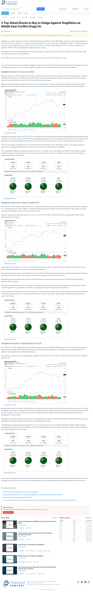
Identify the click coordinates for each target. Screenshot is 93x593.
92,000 (65, 45)
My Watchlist (75, 9)
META (61, 533)
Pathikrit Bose (21, 478)
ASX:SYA (45, 550)
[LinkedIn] (85, 584)
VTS (30, 539)
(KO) (79, 76)
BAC (60, 528)
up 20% (47, 356)
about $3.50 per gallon (37, 45)
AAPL (61, 524)
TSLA (61, 541)
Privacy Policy (47, 584)
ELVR (49, 550)
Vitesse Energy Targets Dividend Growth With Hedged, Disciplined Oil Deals (35, 533)
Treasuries (40, 17)
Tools (26, 13)
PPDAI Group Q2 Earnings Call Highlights (31, 556)
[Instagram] (88, 584)
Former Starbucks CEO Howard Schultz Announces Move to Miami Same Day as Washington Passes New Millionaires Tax (40, 500)
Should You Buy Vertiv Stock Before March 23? (17, 497)
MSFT (61, 535)
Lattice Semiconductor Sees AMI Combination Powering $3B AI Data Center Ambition (37, 568)
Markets (5, 13)
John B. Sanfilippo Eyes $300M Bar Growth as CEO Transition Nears (37, 522)
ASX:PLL (41, 550)
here (84, 480)
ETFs (19, 13)
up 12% (39, 215)
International (32, 17)
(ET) (32, 206)
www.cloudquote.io (51, 581)
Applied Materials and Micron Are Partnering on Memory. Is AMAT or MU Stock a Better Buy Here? (33, 494)
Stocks (13, 13)
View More (54, 517)
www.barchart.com (10, 133)
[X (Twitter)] (78, 584)
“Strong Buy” (37, 151)
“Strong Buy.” (41, 291)
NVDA (61, 537)
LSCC (43, 573)
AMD (61, 526)
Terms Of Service (56, 584)
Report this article (8, 512)
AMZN (61, 522)
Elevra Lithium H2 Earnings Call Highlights (32, 544)
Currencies (24, 17)
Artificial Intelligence (32, 573)
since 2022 (24, 45)
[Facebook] (81, 584)
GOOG (61, 530)
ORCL (61, 539)
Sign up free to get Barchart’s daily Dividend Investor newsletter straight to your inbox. (41, 58)
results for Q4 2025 (27, 136)
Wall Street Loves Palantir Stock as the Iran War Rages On (20, 492)
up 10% (35, 84)
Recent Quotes (62, 9)
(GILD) (67, 347)
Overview (12, 17)
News (18, 17)
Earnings (30, 550)
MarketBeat (22, 539)
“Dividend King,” (40, 86)
